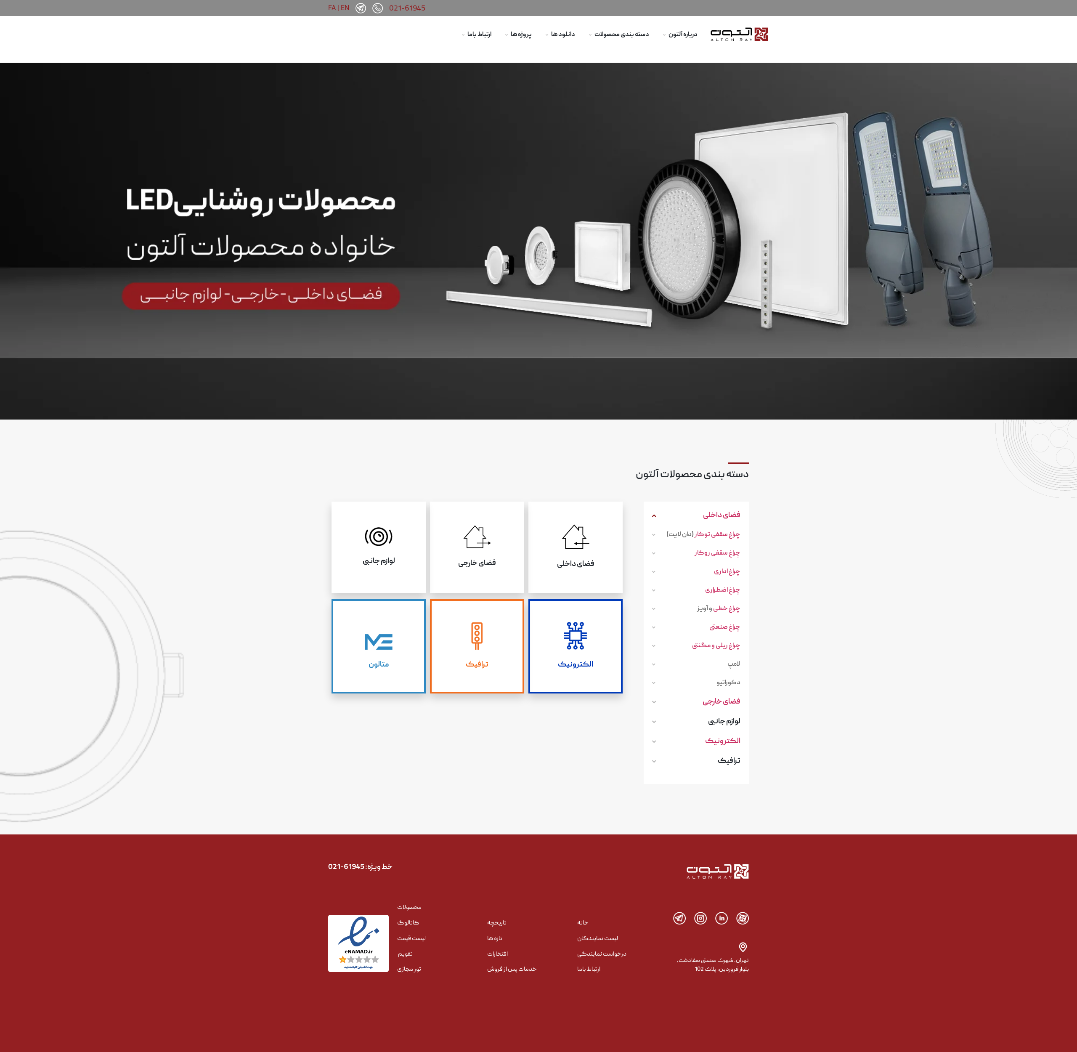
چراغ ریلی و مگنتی (716, 646)
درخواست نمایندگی (601, 954)
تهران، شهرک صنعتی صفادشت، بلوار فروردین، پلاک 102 (713, 965)
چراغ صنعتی (724, 627)
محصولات (409, 907)
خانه (583, 923)
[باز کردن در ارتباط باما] (463, 35)
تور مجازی (409, 969)
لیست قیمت (411, 938)
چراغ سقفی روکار (717, 553)
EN (345, 8)
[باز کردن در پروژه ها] (506, 35)
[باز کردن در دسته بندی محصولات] (590, 35)
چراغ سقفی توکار (717, 534)
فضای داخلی (721, 515)
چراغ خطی (726, 609)
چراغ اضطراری (722, 590)
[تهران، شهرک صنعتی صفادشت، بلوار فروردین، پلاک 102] (743, 947)
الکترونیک (722, 741)
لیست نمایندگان (597, 938)
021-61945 (407, 9)
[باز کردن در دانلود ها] (547, 35)
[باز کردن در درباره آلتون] (664, 35)
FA (332, 8)
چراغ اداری (727, 571)
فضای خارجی (721, 702)
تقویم (405, 954)
